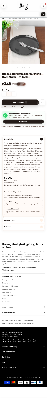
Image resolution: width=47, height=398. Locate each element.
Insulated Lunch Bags (9, 295)
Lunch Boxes (6, 292)
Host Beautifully (7, 320)
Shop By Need (7, 307)
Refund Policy (9, 220)
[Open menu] (3, 5)
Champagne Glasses (10, 280)
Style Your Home (20, 323)
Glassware (6, 283)
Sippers (5, 298)
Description (9, 139)
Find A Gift (30, 323)
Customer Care (8, 313)
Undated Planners (8, 289)
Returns (7, 227)
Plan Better (18, 320)
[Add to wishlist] (42, 102)
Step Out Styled (7, 323)
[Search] (43, 14)
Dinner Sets (6, 301)
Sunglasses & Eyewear (10, 286)
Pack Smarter (28, 320)
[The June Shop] (23, 6)
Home (3, 19)
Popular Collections (11, 276)
